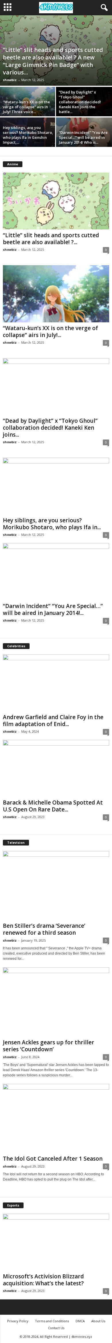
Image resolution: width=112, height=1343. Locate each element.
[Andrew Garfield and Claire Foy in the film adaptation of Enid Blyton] (56, 682)
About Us (98, 1321)
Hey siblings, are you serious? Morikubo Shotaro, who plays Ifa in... (52, 524)
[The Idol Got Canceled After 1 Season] (56, 1118)
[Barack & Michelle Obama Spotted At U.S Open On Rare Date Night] (56, 768)
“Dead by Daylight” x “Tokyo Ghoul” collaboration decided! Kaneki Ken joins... (50, 427)
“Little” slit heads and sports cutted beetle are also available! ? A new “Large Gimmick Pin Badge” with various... (53, 61)
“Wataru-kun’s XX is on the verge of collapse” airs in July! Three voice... (26, 106)
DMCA (80, 1321)
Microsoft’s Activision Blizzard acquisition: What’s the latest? (43, 1280)
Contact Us (56, 1328)
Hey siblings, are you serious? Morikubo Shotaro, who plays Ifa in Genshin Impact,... (28, 135)
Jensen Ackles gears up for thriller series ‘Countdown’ (48, 1046)
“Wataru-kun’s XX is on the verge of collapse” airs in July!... (50, 331)
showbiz (10, 80)
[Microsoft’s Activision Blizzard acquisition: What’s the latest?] (56, 1242)
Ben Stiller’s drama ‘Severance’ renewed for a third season (44, 929)
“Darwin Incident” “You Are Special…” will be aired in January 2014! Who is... (83, 137)
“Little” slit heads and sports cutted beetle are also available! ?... (51, 238)
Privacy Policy (17, 1321)
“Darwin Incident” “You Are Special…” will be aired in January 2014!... (53, 609)
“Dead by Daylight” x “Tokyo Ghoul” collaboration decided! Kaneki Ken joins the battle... (80, 101)
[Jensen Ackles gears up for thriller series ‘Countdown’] (56, 1001)
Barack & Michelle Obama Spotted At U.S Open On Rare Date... (53, 806)
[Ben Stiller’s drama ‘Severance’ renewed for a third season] (56, 885)
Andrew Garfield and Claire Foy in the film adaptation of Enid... (53, 720)
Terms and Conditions (52, 1321)
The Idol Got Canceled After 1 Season (53, 1158)
